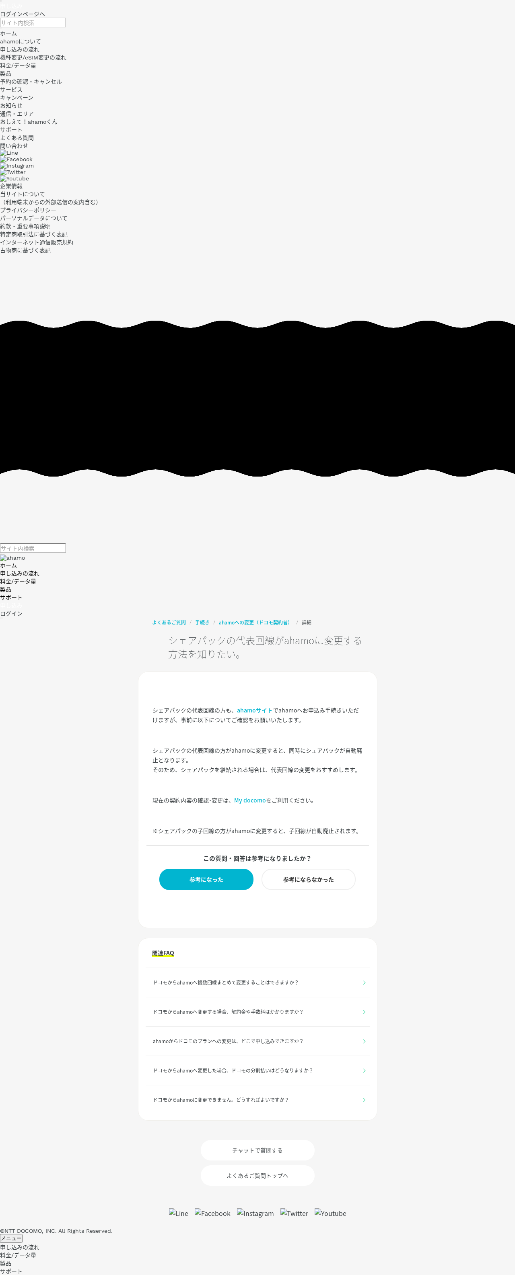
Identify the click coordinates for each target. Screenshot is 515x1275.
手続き (202, 622)
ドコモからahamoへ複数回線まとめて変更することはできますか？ (226, 982)
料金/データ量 (18, 581)
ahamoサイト (255, 710)
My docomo (250, 800)
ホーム (8, 565)
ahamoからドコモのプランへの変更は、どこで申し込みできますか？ (228, 1041)
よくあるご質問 (169, 622)
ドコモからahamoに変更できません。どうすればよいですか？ (221, 1099)
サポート (11, 597)
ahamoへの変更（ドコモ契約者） (256, 622)
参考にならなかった (308, 879)
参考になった (206, 879)
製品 (5, 589)
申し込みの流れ (19, 573)
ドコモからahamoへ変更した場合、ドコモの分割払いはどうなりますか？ (233, 1070)
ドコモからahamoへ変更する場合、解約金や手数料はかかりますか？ (228, 1011)
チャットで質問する (257, 1150)
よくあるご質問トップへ (257, 1175)
